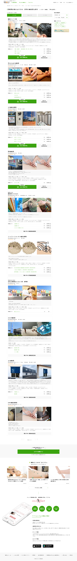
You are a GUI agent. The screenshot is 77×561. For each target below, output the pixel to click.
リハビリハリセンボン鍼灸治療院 (17, 236)
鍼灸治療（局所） (17, 347)
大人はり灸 (16, 95)
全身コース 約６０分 (17, 137)
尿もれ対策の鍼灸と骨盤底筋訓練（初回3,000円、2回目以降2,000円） (25, 267)
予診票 (61, 2)
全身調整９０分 (16, 225)
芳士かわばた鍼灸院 (13, 63)
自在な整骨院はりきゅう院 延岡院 (18, 281)
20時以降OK (63, 22)
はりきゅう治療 (16, 182)
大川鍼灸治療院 (12, 107)
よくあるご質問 (16, 555)
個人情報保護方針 (41, 555)
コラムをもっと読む (38, 487)
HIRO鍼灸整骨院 (12, 402)
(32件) (16, 110)
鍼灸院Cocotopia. (13, 193)
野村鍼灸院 (11, 151)
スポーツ (61, 24)
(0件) (14, 66)
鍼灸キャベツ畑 (12, 19)
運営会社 (71, 555)
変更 (67, 17)
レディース (57, 26)
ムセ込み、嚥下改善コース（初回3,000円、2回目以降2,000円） (24, 269)
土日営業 (56, 22)
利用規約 (33, 555)
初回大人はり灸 (16, 93)
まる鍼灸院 (11, 360)
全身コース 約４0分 (17, 139)
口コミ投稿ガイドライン (26, 555)
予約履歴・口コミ (56, 2)
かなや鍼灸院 (11, 317)
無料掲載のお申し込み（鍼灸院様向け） (53, 555)
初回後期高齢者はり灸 (17, 97)
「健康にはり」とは (7, 555)
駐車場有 (63, 26)
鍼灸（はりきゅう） (17, 311)
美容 (56, 24)
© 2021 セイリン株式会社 (38, 558)
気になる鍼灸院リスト (69, 2)
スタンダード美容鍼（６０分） (19, 227)
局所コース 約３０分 (17, 141)
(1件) (14, 154)
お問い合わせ (65, 555)
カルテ (64, 2)
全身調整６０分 (16, 223)
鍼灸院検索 (15, 2)
